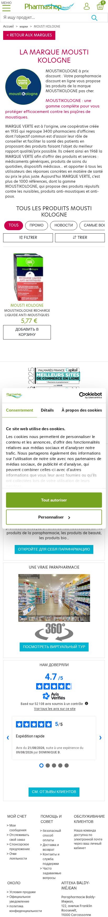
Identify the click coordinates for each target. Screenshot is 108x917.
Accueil (8, 26)
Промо (37, 225)
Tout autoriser (54, 500)
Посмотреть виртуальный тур (54, 646)
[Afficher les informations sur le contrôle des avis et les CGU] (86, 703)
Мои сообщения (17, 827)
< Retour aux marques (29, 35)
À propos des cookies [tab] (82, 410)
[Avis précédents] (7, 738)
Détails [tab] (47, 410)
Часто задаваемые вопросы (52, 873)
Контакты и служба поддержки (51, 859)
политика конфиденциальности (25, 908)
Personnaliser (51, 517)
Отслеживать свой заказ (19, 837)
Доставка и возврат (51, 847)
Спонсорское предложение (19, 846)
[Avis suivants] (100, 738)
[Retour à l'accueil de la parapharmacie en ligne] (49, 6)
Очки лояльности (18, 856)
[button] (87, 6)
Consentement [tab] (19, 410)
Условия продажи (22, 892)
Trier (82, 237)
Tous (14, 225)
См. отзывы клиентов (54, 791)
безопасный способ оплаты (52, 835)
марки (24, 26)
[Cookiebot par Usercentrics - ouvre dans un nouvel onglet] (79, 395)
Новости (64, 225)
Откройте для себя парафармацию (54, 549)
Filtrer (30, 237)
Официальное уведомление (20, 899)
